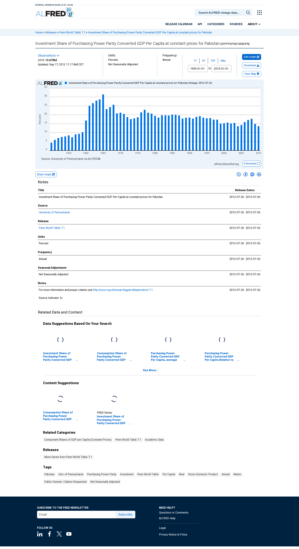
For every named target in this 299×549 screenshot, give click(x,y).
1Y (195, 60)
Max (223, 60)
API (200, 24)
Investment (126, 474)
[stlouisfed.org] (54, 4)
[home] (55, 12)
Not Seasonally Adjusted (105, 481)
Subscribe (125, 514)
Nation (237, 474)
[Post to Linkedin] (259, 174)
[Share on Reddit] (252, 174)
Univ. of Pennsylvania (70, 474)
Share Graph (44, 174)
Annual (226, 474)
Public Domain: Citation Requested (65, 481)
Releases (51, 32)
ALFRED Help (167, 518)
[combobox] (224, 12)
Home (39, 32)
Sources (236, 24)
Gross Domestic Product (203, 474)
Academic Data (154, 439)
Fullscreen (250, 163)
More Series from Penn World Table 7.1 (68, 457)
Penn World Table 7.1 (72, 32)
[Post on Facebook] (245, 174)
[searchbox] (224, 12)
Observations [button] (47, 55)
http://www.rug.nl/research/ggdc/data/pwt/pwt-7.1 (123, 290)
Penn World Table (148, 474)
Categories (215, 24)
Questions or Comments (173, 512)
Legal (162, 528)
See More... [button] (151, 370)
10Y (213, 60)
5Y (203, 60)
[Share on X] (239, 174)
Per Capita (168, 474)
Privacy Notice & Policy (173, 534)
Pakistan (49, 474)
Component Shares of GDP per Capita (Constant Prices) (77, 439)
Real (181, 474)
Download (250, 65)
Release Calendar (178, 24)
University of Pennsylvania (54, 212)
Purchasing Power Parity (101, 474)
